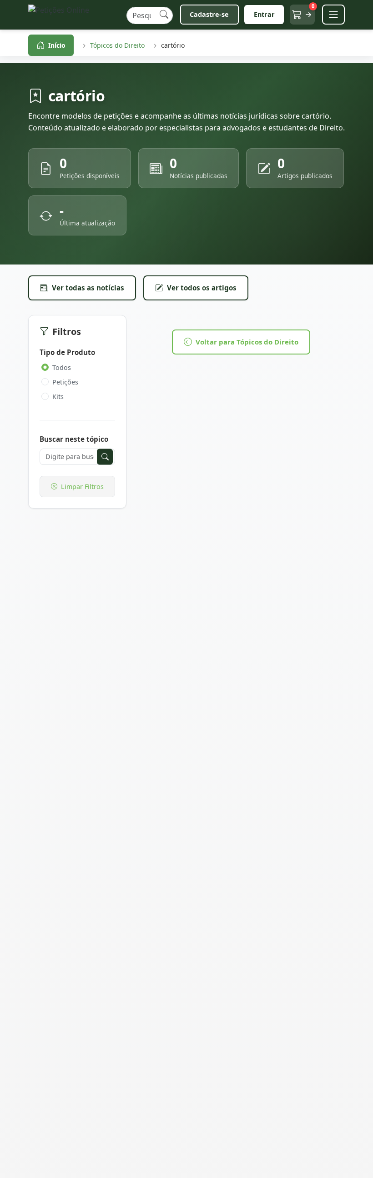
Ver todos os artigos (202, 287)
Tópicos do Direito (117, 45)
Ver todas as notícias (88, 287)
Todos (61, 367)
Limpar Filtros (82, 486)
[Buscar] (164, 14)
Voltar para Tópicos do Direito (247, 341)
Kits (58, 396)
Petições (65, 382)
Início (57, 45)
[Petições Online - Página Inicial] (73, 15)
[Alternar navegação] (333, 15)
